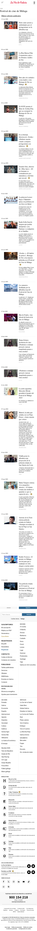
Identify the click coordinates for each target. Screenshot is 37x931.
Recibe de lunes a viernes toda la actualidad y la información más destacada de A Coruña (22, 828)
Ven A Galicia (24, 723)
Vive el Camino (25, 729)
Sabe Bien (23, 705)
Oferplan (4, 673)
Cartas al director (6, 657)
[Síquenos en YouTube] (24, 882)
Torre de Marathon (7, 751)
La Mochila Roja (25, 732)
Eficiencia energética (8, 691)
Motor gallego (5, 771)
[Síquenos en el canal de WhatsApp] (3, 887)
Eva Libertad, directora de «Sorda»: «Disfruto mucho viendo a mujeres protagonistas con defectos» (26, 140)
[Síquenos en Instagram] (13, 882)
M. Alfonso (22, 331)
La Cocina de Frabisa (27, 714)
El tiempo (4, 743)
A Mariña (23, 629)
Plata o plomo (24, 720)
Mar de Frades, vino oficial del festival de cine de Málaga (26, 317)
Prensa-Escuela (30, 910)
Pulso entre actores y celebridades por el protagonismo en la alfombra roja (26, 26)
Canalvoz (17, 910)
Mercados (23, 740)
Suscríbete (5, 636)
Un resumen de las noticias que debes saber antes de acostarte (20, 787)
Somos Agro (5, 732)
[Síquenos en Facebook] (3, 882)
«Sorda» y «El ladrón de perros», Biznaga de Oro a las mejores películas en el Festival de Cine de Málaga (26, 257)
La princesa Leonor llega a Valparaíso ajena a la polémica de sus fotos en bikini (26, 200)
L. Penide (21, 69)
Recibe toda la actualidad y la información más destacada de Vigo (22, 849)
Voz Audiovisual (29, 908)
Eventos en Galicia (7, 679)
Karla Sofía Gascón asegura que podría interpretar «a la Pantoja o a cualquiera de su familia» (26, 226)
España (3, 711)
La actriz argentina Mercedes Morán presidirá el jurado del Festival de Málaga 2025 (26, 393)
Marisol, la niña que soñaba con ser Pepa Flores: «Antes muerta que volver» (26, 415)
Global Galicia (24, 708)
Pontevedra (23, 656)
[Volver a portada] (18, 2)
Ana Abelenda (22, 548)
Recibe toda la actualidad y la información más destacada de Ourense (22, 856)
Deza (21, 641)
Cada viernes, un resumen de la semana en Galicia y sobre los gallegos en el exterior (21, 822)
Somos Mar (5, 735)
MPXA (14, 911)
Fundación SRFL (21, 908)
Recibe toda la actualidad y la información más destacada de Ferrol (22, 835)
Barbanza (23, 635)
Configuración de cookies (25, 928)
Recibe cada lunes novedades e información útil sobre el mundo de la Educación (21, 801)
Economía (4, 708)
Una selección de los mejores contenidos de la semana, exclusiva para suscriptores (21, 793)
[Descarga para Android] (33, 866)
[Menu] (2, 2)
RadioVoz (5, 910)
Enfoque (22, 726)
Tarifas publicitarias (7, 667)
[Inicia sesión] (34, 2)
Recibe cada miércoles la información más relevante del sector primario (21, 808)
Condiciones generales (11, 928)
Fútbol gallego (6, 768)
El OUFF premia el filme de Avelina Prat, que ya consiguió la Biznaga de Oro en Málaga (26, 111)
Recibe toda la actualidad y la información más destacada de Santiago (22, 843)
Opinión (3, 717)
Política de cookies (27, 927)
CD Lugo (4, 760)
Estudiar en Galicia (26, 711)
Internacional (5, 714)
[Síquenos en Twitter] (8, 882)
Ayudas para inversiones (9, 694)
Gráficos (4, 729)
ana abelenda (22, 447)
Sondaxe (11, 910)
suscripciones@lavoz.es (18, 901)
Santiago (23, 659)
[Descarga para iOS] (29, 866)
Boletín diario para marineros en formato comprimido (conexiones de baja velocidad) (20, 814)
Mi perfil (3, 644)
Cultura (3, 726)
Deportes (4, 720)
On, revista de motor (26, 752)
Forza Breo (5, 765)
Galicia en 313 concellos (28, 665)
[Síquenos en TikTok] (29, 882)
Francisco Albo (23, 599)
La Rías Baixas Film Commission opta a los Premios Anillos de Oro (26, 56)
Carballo (22, 638)
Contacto (4, 682)
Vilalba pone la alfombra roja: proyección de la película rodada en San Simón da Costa (26, 460)
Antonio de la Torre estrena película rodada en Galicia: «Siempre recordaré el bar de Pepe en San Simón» (26, 523)
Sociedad (4, 723)
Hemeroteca (5, 633)
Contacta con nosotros (8, 660)
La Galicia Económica (8, 740)
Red (21, 717)
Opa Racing (5, 757)
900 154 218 (18, 897)
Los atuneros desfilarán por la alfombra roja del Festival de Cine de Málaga (25, 289)
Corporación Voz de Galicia (10, 908)
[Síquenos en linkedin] (19, 882)
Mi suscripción (6, 627)
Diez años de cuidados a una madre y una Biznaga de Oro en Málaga (26, 80)
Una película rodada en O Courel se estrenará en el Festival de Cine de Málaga (26, 587)
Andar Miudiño (6, 763)
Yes (21, 746)
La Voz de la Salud (26, 702)
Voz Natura (22, 910)
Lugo (21, 650)
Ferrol (22, 644)
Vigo (21, 662)
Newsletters (5, 647)
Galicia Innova (24, 735)
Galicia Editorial (20, 911)
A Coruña (23, 626)
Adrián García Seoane (25, 158)
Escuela (22, 749)
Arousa (22, 632)
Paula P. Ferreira (23, 126)
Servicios (4, 670)
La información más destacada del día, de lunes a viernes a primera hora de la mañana (21, 780)
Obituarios (4, 737)
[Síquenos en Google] (8, 887)
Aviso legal (7, 927)
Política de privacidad (17, 927)
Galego (23, 618)
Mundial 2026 (5, 748)
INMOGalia (4, 676)
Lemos (22, 647)
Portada (3, 702)
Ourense (22, 653)
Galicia (3, 705)
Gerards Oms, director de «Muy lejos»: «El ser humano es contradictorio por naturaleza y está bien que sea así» (26, 172)
